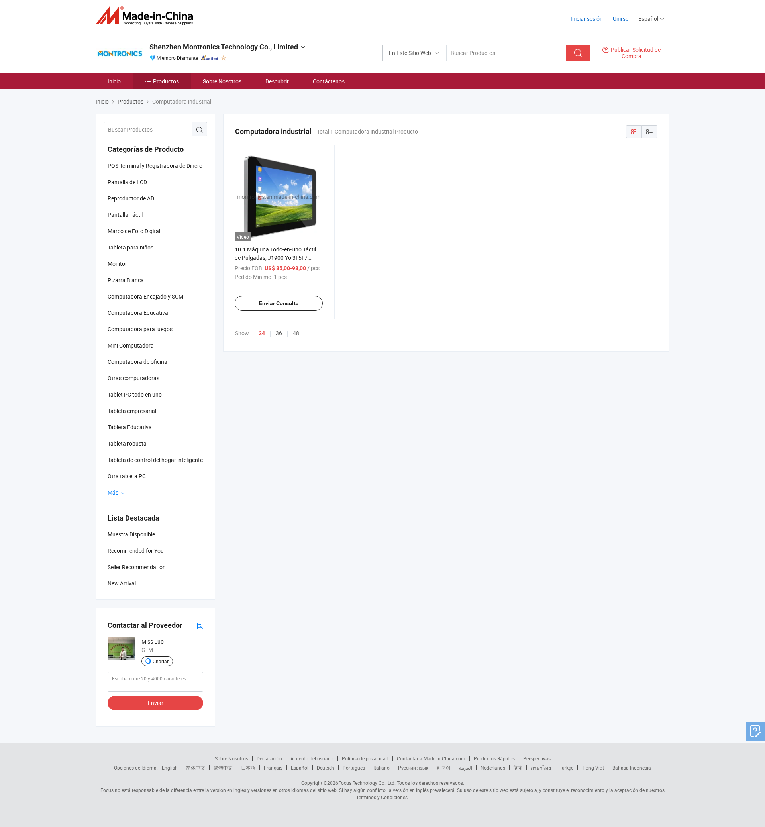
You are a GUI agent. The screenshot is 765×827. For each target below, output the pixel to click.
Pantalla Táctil (125, 214)
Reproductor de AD (131, 198)
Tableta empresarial (132, 410)
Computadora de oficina (137, 361)
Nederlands (493, 767)
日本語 (248, 767)
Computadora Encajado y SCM (145, 296)
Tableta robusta (127, 443)
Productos (166, 81)
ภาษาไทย (541, 767)
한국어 (443, 767)
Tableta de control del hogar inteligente (155, 460)
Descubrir (277, 81)
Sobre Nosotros (222, 81)
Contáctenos (329, 81)
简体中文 (195, 767)
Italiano (381, 767)
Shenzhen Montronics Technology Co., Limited (223, 47)
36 (279, 333)
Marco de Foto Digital (134, 231)
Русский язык (413, 767)
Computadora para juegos (140, 329)
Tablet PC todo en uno (135, 394)
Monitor (117, 263)
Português (354, 767)
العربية (465, 767)
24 (262, 333)
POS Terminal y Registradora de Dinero (155, 165)
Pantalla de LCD (127, 182)
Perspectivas (537, 758)
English (170, 767)
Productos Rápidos (494, 758)
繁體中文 (223, 767)
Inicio (114, 81)
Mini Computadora (131, 345)
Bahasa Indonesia (631, 767)
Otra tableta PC (127, 476)
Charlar (161, 661)
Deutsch (325, 767)
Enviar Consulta (279, 303)
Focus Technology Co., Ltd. (367, 783)
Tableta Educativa (130, 427)
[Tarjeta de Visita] (200, 625)
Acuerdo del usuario (311, 758)
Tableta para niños (130, 247)
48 (296, 333)
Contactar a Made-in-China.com (431, 758)
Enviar (155, 703)
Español (299, 767)
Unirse (620, 18)
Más (114, 492)
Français (273, 767)
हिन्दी (518, 767)
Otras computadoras (133, 378)
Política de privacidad (365, 758)
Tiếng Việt (593, 767)
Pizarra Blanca (126, 280)
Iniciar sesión (587, 18)
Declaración (269, 758)
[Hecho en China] (147, 15)
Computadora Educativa (138, 312)
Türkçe (566, 767)
